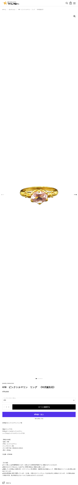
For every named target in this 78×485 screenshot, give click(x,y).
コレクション (12, 9)
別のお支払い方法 (39, 418)
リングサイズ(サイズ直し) (10, 398)
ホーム (4, 9)
